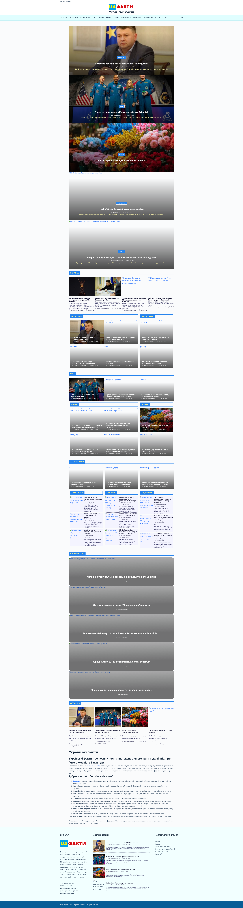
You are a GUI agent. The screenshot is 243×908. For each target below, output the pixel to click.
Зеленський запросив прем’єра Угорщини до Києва (107, 299)
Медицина (148, 17)
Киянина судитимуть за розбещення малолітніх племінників (121, 576)
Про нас (62, 1)
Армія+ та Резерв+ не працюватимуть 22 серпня (92, 515)
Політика (74, 17)
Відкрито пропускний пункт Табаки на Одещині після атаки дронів (121, 257)
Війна (101, 17)
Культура (137, 17)
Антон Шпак (116, 212)
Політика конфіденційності (165, 849)
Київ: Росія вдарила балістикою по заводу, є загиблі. (155, 450)
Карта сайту (159, 854)
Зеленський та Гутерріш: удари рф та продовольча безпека (120, 450)
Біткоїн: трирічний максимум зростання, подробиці (154, 362)
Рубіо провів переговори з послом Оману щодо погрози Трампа (120, 395)
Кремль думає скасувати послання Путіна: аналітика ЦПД (120, 338)
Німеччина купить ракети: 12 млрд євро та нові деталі (163, 517)
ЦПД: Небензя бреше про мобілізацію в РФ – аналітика (83, 362)
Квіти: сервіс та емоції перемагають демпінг (121, 160)
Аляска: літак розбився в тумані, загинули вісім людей (155, 395)
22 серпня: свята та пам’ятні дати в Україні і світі (163, 535)
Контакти (68, 1)
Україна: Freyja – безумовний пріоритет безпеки (92, 531)
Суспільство (161, 17)
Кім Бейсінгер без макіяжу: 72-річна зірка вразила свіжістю (128, 531)
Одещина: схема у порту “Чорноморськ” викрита (121, 605)
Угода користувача (162, 851)
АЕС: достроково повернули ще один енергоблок (155, 338)
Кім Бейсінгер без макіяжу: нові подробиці (121, 209)
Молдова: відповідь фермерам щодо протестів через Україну (155, 483)
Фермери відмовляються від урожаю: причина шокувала (119, 483)
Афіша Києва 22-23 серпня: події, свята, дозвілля (121, 661)
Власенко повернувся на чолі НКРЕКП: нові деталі (121, 63)
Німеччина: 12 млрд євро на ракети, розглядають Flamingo (127, 499)
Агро (116, 17)
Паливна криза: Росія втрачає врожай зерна (83, 483)
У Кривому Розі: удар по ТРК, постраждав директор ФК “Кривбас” (118, 425)
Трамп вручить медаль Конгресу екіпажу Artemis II (121, 112)
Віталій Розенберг (117, 164)
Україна (63, 17)
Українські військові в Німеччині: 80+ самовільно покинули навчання (134, 300)
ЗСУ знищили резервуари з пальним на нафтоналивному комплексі (162, 499)
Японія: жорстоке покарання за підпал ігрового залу (121, 690)
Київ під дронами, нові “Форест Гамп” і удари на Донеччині (160, 299)
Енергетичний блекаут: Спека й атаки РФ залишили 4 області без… (121, 633)
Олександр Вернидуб (117, 67)
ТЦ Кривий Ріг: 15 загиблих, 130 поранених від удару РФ (85, 450)
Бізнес (109, 17)
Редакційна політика (162, 846)
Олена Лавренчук (126, 502)
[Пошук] (182, 17)
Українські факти (121, 12)
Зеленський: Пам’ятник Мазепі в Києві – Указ (128, 514)
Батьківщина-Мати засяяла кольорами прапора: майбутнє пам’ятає (80, 300)
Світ (94, 17)
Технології (126, 17)
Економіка (85, 17)
